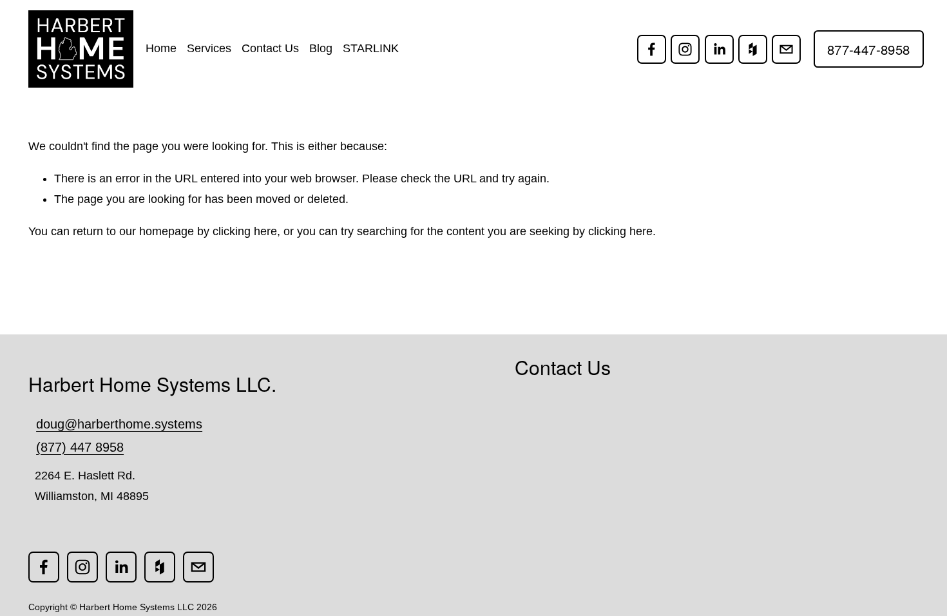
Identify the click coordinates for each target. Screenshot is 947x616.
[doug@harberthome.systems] (786, 49)
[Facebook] (651, 49)
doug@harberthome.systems (119, 424)
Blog (320, 48)
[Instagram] (685, 49)
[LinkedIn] (719, 49)
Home (161, 48)
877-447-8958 (868, 49)
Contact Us (270, 48)
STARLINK (371, 48)
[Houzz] (752, 49)
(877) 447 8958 (80, 447)
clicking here (245, 231)
